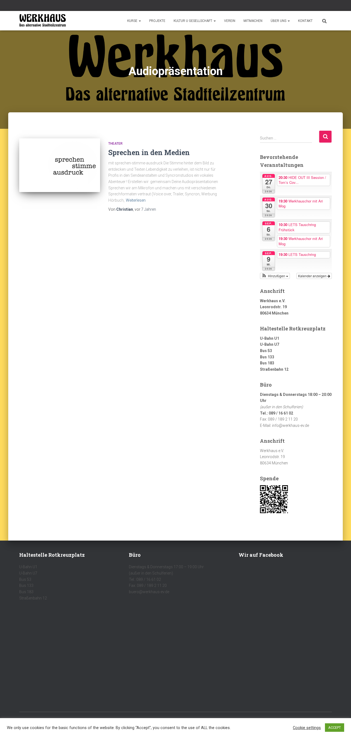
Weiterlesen (136, 200)
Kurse (132, 21)
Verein (229, 21)
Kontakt (305, 21)
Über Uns (279, 21)
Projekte (157, 21)
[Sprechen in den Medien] (59, 165)
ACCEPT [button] (334, 727)
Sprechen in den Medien (149, 152)
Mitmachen (253, 21)
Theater (115, 143)
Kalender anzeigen (312, 275)
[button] (139, 21)
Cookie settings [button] (307, 727)
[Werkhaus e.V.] (42, 21)
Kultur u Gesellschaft (193, 21)
